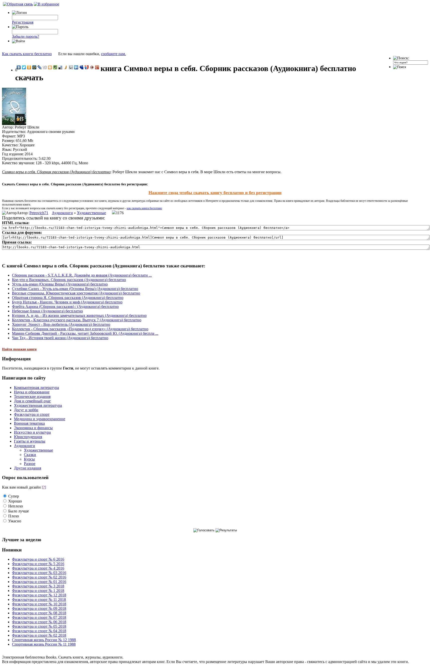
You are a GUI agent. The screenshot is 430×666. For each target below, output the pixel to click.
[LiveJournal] (39, 67)
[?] (44, 487)
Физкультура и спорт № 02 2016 (39, 577)
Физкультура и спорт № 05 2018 (39, 626)
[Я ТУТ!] (86, 67)
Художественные (91, 213)
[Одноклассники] (29, 67)
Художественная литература (38, 405)
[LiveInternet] (71, 67)
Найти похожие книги (19, 349)
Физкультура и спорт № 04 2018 (39, 631)
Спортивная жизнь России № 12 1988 (44, 640)
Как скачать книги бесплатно (27, 54)
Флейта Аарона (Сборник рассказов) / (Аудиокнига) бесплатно (65, 306)
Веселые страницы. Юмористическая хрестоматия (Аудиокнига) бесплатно (76, 293)
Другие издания (27, 468)
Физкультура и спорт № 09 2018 (39, 608)
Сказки (30, 455)
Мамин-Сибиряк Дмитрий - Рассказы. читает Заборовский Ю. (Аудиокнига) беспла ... (85, 333)
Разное (29, 463)
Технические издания (32, 396)
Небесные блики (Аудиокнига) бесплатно (47, 311)
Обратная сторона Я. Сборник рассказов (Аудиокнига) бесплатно (67, 297)
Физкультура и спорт (32, 414)
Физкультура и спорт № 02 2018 (39, 635)
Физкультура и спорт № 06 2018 (39, 622)
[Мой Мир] (34, 67)
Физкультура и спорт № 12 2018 (39, 595)
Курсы (29, 459)
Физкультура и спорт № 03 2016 (39, 573)
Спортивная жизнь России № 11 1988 (44, 644)
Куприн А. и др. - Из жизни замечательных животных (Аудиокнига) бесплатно (79, 315)
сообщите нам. (113, 54)
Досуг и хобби (26, 410)
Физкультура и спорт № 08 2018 (39, 613)
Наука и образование (32, 392)
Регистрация (22, 22)
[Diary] (92, 67)
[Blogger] (50, 67)
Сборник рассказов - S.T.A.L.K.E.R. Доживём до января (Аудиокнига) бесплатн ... (82, 275)
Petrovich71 (38, 213)
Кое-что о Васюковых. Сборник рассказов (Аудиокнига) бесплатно (69, 280)
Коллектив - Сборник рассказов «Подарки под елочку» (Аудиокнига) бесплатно (80, 329)
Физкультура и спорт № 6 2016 (38, 559)
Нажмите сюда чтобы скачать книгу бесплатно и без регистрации (215, 192)
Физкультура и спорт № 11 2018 (39, 599)
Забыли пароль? (25, 36)
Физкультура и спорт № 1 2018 (38, 590)
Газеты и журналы (29, 441)
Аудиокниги (62, 213)
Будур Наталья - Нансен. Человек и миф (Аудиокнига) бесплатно (67, 302)
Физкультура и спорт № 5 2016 (38, 564)
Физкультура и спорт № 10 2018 (39, 604)
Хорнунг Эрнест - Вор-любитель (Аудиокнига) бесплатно (61, 324)
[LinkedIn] (76, 67)
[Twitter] (24, 67)
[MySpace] (81, 67)
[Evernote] (55, 67)
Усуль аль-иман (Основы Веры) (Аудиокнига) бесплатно (60, 284)
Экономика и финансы (33, 428)
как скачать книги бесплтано (144, 208)
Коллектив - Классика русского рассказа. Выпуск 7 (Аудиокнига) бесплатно (76, 320)
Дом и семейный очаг (32, 401)
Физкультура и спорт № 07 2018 (39, 617)
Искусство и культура (32, 432)
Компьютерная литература (36, 387)
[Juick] (65, 67)
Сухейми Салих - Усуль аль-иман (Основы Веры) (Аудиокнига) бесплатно (75, 289)
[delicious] (60, 67)
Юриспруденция (28, 437)
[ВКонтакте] (18, 67)
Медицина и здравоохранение (39, 419)
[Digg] (45, 67)
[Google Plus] (97, 67)
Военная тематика (29, 423)
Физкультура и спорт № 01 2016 (39, 582)
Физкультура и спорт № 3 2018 (38, 586)
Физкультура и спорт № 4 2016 (38, 568)
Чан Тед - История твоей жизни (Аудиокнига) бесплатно (60, 338)
